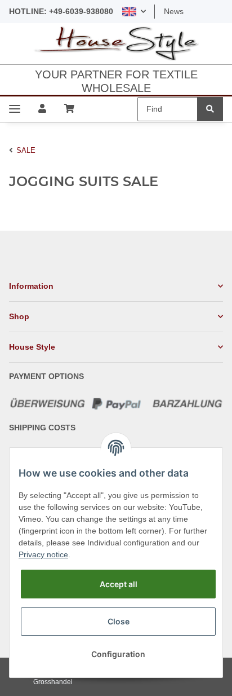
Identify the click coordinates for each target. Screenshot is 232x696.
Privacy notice (43, 554)
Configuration (118, 654)
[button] (134, 11)
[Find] (210, 109)
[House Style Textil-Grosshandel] (116, 43)
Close (119, 621)
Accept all (118, 584)
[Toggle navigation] (14, 109)
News (174, 11)
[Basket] (69, 109)
